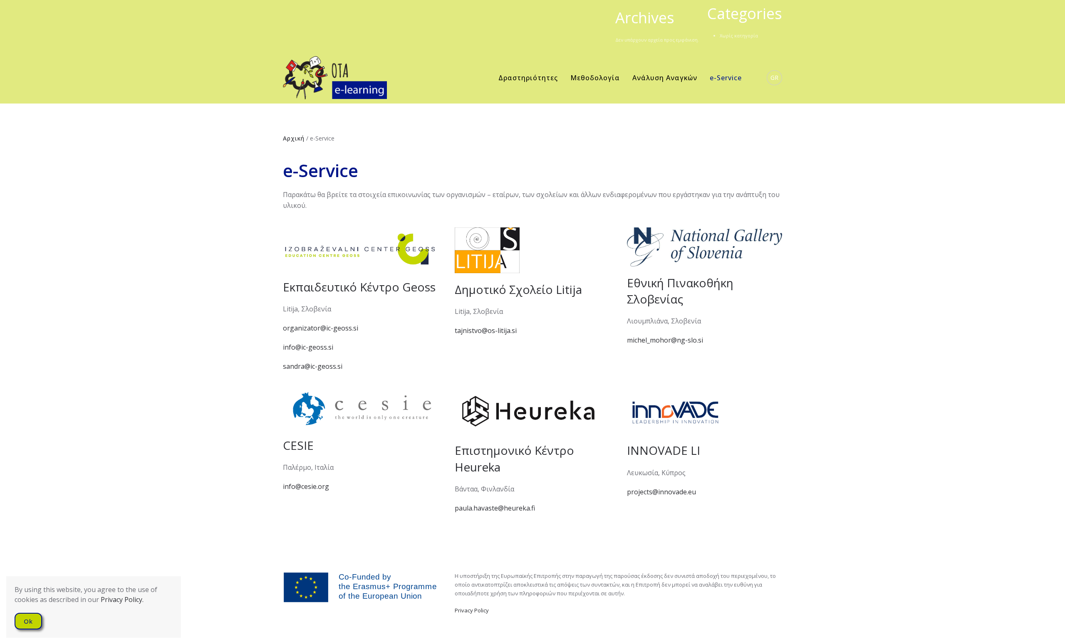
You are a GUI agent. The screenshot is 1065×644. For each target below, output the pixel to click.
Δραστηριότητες (528, 77)
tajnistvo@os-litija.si (486, 330)
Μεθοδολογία (595, 77)
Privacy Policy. (122, 599)
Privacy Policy (472, 610)
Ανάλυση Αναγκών (664, 77)
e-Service (726, 77)
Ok (28, 621)
